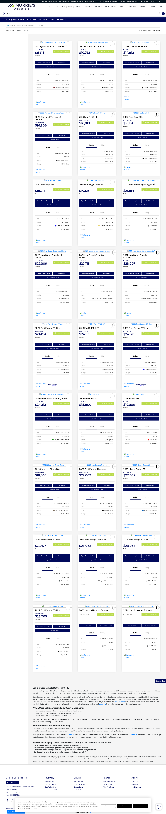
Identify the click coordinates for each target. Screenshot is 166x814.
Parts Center (78, 790)
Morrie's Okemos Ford (12, 808)
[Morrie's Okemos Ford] (22, 7)
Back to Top (160, 681)
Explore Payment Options (43, 62)
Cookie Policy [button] (74, 806)
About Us (135, 781)
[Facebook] (7, 799)
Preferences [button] (34, 808)
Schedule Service (79, 784)
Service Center (78, 787)
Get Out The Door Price (63, 51)
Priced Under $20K (51, 790)
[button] (68, 43)
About (134, 778)
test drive (133, 735)
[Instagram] (11, 799)
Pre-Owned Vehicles (51, 784)
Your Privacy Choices (82, 812)
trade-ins (102, 704)
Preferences (108, 806)
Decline (124, 806)
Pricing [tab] (58, 75)
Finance (106, 778)
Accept (140, 806)
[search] (161, 7)
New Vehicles (49, 781)
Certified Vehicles (50, 787)
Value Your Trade (54, 67)
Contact (71, 735)
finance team (120, 702)
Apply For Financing (109, 781)
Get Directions (136, 787)
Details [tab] (47, 75)
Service (77, 778)
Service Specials (79, 781)
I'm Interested (61, 62)
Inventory (49, 778)
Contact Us (13, 782)
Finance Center (108, 784)
